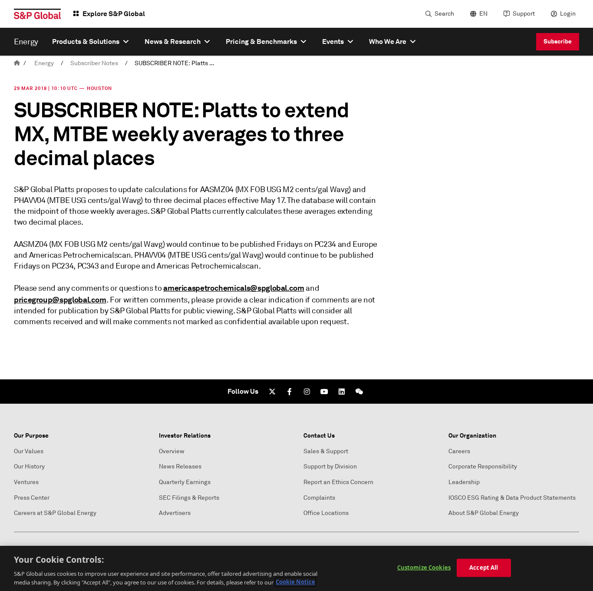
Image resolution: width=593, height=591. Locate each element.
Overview (171, 451)
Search (444, 13)
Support (524, 13)
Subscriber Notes (94, 63)
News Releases (180, 466)
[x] (272, 391)
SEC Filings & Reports (189, 497)
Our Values (28, 451)
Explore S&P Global (113, 13)
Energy (44, 63)
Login (568, 13)
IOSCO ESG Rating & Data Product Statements (512, 497)
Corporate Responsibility (482, 466)
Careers (459, 451)
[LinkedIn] (342, 391)
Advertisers (175, 513)
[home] (17, 63)
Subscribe (558, 41)
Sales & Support (325, 451)
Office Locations (326, 513)
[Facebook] (289, 391)
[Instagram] (307, 391)
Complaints (319, 497)
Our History (29, 466)
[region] (296, 568)
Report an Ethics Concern (338, 482)
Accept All (483, 567)
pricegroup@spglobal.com (60, 300)
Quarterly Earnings (185, 482)
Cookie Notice (295, 582)
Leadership (464, 482)
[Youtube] (324, 391)
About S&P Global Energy (483, 513)
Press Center (31, 497)
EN (483, 13)
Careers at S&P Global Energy (55, 513)
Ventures (26, 482)
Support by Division (330, 466)
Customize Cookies (424, 567)
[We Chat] (359, 391)
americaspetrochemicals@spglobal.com (233, 288)
